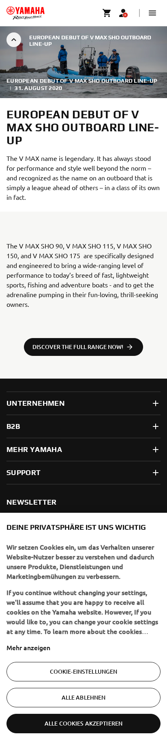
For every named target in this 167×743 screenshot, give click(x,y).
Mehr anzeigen (28, 647)
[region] (83, 628)
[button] (152, 13)
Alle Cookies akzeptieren (83, 723)
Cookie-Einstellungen (84, 671)
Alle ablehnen (84, 697)
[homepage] (25, 13)
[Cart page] (107, 13)
